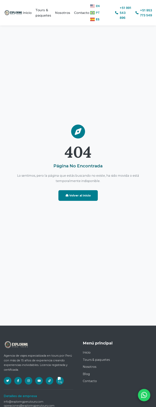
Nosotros (62, 13)
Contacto (81, 13)
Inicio (27, 13)
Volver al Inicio (79, 195)
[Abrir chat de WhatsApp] (144, 395)
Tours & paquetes (43, 12)
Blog (86, 374)
